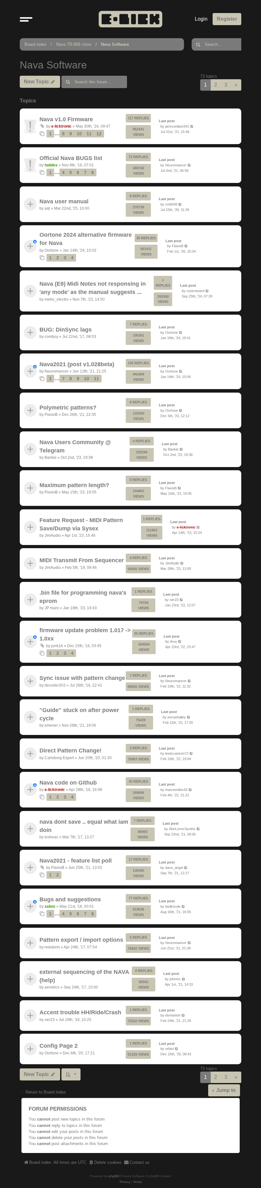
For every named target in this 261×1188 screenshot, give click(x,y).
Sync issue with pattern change (82, 678)
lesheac (51, 837)
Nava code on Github (68, 782)
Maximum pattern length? (74, 485)
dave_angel (174, 868)
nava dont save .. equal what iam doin (83, 825)
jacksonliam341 (177, 126)
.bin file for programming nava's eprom (82, 596)
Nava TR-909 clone (73, 44)
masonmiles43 (176, 790)
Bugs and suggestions (70, 899)
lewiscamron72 (176, 753)
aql (47, 208)
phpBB (114, 1176)
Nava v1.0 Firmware (66, 119)
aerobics (52, 987)
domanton (172, 1015)
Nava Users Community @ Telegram (75, 446)
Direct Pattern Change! (70, 750)
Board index (35, 44)
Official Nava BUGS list (70, 158)
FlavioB (177, 246)
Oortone (52, 250)
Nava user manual (63, 201)
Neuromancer (176, 165)
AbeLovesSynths (182, 828)
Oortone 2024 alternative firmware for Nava (85, 239)
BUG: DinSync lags (65, 329)
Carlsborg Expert (59, 757)
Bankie (51, 457)
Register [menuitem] (227, 19)
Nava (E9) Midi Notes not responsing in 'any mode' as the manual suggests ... (92, 288)
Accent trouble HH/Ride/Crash (80, 1012)
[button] (26, 19)
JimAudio (53, 535)
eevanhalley (176, 717)
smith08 (171, 204)
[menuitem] (105, 1162)
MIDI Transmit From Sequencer (81, 560)
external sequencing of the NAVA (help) (84, 976)
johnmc (175, 979)
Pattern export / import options (81, 940)
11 (89, 133)
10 (79, 133)
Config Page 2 (58, 1046)
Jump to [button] (225, 1090)
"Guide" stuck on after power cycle (79, 714)
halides (51, 165)
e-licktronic (61, 126)
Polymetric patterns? (67, 407)
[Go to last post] (192, 126)
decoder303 (55, 685)
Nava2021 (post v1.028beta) (76, 364)
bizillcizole (172, 906)
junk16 (57, 646)
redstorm (52, 947)
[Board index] (130, 19)
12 (99, 133)
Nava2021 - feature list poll (75, 860)
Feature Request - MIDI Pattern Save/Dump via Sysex (81, 524)
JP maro (52, 608)
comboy (51, 336)
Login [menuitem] (201, 19)
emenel (51, 725)
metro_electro (56, 299)
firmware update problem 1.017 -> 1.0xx (85, 634)
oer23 (174, 599)
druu (173, 642)
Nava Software (115, 44)
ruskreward (195, 291)
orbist (169, 1049)
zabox (50, 906)
